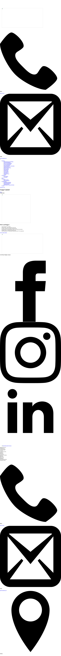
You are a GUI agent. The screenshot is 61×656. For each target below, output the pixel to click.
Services (3, 178)
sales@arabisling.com (3, 158)
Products (3, 160)
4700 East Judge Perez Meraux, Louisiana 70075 (7, 655)
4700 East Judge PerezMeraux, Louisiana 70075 (4, 257)
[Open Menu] (0, 159)
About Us (3, 175)
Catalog (3, 185)
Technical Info (4, 181)
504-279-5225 (2, 93)
